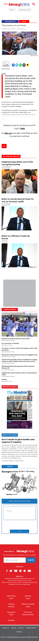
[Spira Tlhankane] (6, 64)
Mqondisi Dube (6, 351)
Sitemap (19, 631)
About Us (21, 627)
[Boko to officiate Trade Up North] (19, 255)
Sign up (8, 133)
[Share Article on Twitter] (16, 65)
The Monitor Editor (7, 460)
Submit (31, 560)
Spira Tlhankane (6, 68)
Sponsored (11, 612)
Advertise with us (31, 627)
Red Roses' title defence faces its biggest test (19, 355)
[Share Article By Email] (24, 65)
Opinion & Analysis (27, 604)
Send (19, 531)
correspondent (6, 363)
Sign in (12, 10)
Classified (11, 620)
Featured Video (28, 614)
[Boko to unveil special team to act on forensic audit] (19, 218)
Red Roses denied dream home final (16, 338)
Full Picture (28, 612)
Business (28, 596)
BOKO (4, 146)
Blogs (28, 606)
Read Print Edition (10, 387)
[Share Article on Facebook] (13, 65)
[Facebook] (7, 570)
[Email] (30, 570)
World (11, 614)
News (24, 21)
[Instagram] (21, 570)
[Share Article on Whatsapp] (20, 65)
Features (11, 606)
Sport (28, 598)
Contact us (5, 627)
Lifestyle (11, 604)
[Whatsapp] (25, 570)
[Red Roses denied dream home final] (19, 325)
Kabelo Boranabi (6, 340)
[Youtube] (16, 570)
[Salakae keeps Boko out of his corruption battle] (19, 181)
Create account (24, 10)
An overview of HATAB (10, 343)
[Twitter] (12, 570)
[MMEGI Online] (19, 4)
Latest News (11, 596)
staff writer (5, 240)
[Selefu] (19, 482)
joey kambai (5, 381)
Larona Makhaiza (6, 166)
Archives (13, 627)
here (22, 128)
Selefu (4, 379)
